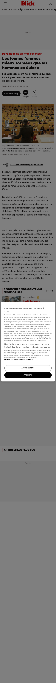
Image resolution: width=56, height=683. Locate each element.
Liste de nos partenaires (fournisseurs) (18, 359)
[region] (28, 341)
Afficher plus (27, 368)
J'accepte (28, 375)
